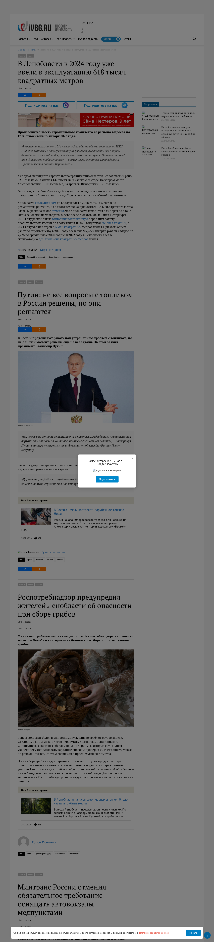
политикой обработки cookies (154, 932)
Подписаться (107, 479)
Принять (193, 932)
